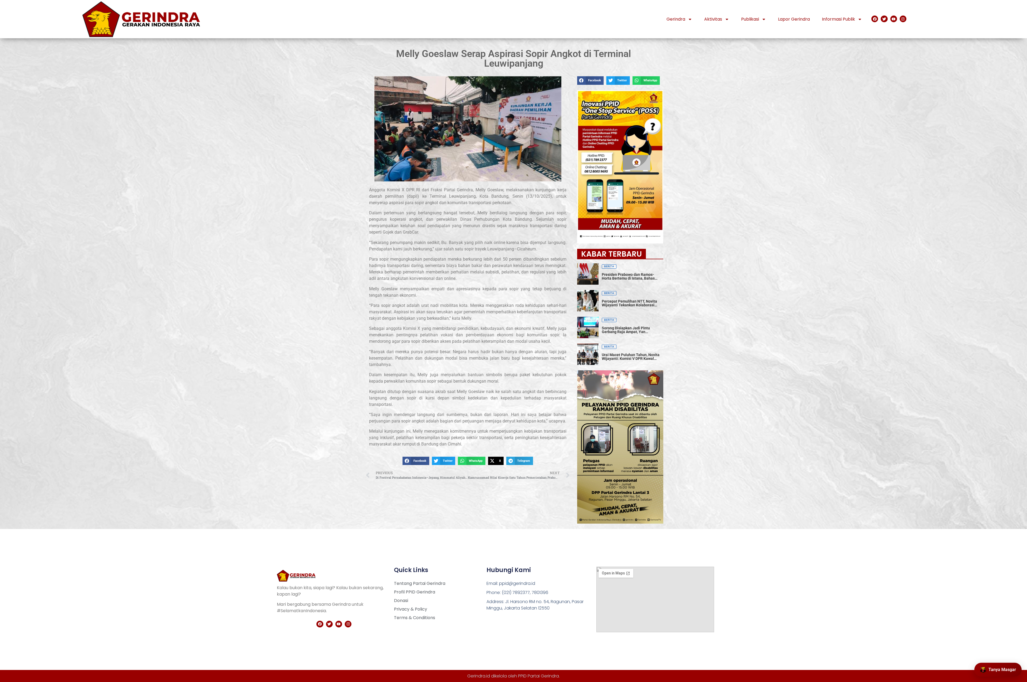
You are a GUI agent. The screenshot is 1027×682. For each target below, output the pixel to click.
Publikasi (750, 19)
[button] (416, 461)
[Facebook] (874, 19)
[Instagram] (903, 19)
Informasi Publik (838, 19)
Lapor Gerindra (794, 19)
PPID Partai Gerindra (538, 676)
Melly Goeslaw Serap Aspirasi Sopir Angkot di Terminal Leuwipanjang (513, 58)
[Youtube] (893, 19)
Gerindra (675, 19)
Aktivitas (713, 19)
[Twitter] (884, 19)
